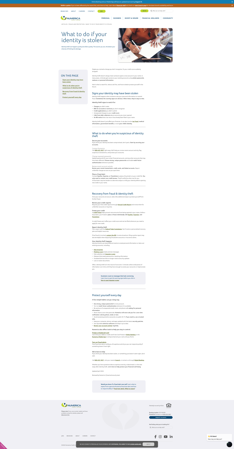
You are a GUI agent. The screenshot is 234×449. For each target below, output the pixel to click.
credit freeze (97, 212)
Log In (144, 10)
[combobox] (161, 10)
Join (101, 11)
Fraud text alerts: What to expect (124, 389)
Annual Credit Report (124, 204)
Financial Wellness (150, 18)
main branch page (140, 5)
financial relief (121, 5)
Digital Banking (139, 360)
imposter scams (110, 254)
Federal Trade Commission (113, 229)
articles (64, 24)
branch (117, 360)
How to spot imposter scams (110, 280)
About (73, 11)
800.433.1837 (167, 414)
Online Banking (131, 334)
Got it (148, 444)
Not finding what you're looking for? (159, 424)
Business (117, 18)
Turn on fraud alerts (99, 342)
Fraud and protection (76, 24)
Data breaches (98, 250)
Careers (82, 11)
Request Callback (161, 417)
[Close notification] (232, 2)
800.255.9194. (65, 415)
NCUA (162, 405)
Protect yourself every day (72, 97)
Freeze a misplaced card (100, 333)
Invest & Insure (131, 18)
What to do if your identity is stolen (99, 24)
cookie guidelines (135, 444)
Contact (91, 11)
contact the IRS (111, 235)
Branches (64, 11)
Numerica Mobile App (99, 337)
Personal (105, 18)
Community (168, 18)
